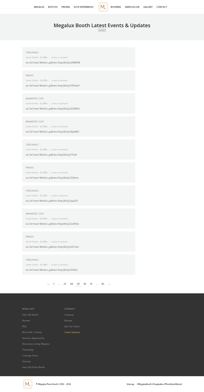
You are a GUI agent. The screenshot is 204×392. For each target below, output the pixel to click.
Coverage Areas (30, 355)
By (43, 57)
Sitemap (26, 361)
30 (84, 283)
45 (102, 283)
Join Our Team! (72, 326)
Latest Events (32, 57)
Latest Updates (72, 332)
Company (69, 314)
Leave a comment (60, 57)
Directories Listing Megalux (36, 343)
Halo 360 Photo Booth (33, 367)
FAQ (24, 326)
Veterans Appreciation (33, 338)
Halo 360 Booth (30, 314)
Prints (30, 75)
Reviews (26, 320)
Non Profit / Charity (32, 332)
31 (91, 283)
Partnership (28, 349)
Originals (32, 52)
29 (78, 283)
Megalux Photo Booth (48, 384)
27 (65, 283)
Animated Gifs (35, 98)
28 (71, 283)
